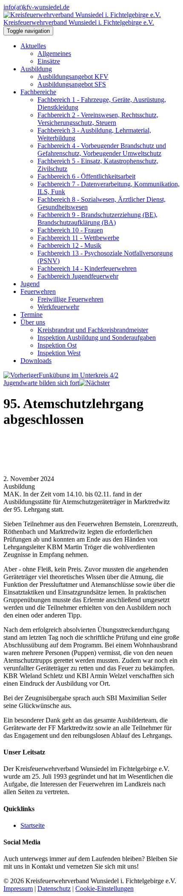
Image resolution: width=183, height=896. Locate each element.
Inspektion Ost (57, 345)
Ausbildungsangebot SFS (71, 84)
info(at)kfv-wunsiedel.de (36, 7)
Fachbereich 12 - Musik (69, 245)
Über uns (32, 322)
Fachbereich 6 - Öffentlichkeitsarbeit (86, 176)
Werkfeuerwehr (58, 306)
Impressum (18, 888)
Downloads (35, 360)
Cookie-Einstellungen (104, 888)
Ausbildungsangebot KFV (73, 76)
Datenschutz (54, 888)
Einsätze (48, 61)
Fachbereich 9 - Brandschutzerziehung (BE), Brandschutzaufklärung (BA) (97, 218)
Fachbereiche (38, 92)
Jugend (30, 283)
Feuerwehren (38, 291)
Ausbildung (36, 68)
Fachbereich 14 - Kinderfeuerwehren (87, 268)
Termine (31, 314)
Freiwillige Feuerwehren (70, 299)
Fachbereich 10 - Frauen (70, 230)
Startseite (32, 825)
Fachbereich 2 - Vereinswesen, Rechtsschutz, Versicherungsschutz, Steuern (97, 118)
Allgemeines (54, 53)
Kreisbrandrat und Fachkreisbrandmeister (92, 329)
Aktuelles (33, 45)
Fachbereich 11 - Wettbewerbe (78, 237)
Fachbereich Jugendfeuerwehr (77, 276)
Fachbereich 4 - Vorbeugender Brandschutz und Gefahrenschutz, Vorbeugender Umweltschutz (101, 149)
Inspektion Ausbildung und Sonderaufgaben (96, 337)
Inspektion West (58, 353)
